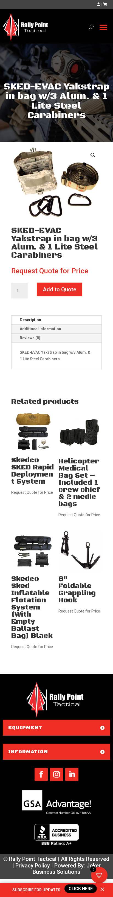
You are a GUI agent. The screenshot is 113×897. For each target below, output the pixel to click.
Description (30, 320)
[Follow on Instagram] (56, 774)
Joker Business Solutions (67, 868)
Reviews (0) (30, 338)
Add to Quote (59, 289)
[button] (93, 155)
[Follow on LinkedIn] (71, 774)
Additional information (40, 329)
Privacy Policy (32, 865)
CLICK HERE (80, 888)
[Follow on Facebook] (41, 774)
